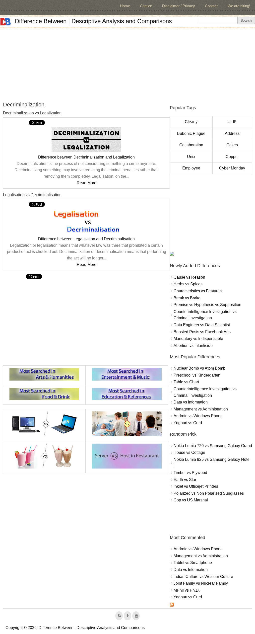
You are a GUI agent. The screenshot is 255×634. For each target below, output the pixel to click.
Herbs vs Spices (188, 284)
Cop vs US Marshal (191, 500)
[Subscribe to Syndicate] (172, 605)
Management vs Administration (201, 409)
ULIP (232, 122)
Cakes (232, 145)
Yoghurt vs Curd (188, 423)
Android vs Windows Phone (198, 416)
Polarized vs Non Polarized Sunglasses (209, 493)
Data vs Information (191, 402)
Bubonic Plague (191, 133)
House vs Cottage (189, 452)
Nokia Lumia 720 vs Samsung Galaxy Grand (213, 446)
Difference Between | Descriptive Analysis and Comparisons (93, 21)
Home (125, 6)
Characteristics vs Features (198, 291)
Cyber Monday (232, 168)
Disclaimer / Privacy (178, 6)
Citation (146, 6)
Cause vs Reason (189, 277)
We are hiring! (239, 6)
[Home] (5, 22)
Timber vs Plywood (190, 473)
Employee (191, 168)
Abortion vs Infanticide (193, 345)
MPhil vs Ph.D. (187, 590)
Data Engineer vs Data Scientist (202, 325)
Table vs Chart (186, 382)
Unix (191, 157)
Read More (86, 183)
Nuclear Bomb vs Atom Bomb (199, 368)
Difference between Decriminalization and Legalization (86, 157)
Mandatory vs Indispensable (198, 338)
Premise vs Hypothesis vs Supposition (207, 305)
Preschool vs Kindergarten (197, 375)
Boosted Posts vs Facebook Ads (202, 332)
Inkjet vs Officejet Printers (196, 486)
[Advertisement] (127, 63)
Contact (211, 6)
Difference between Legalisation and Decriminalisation (86, 239)
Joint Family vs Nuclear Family (201, 583)
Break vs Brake (187, 298)
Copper (232, 157)
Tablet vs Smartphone (193, 562)
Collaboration (191, 145)
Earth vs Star (185, 479)
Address (232, 133)
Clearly (191, 122)
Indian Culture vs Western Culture (203, 576)
